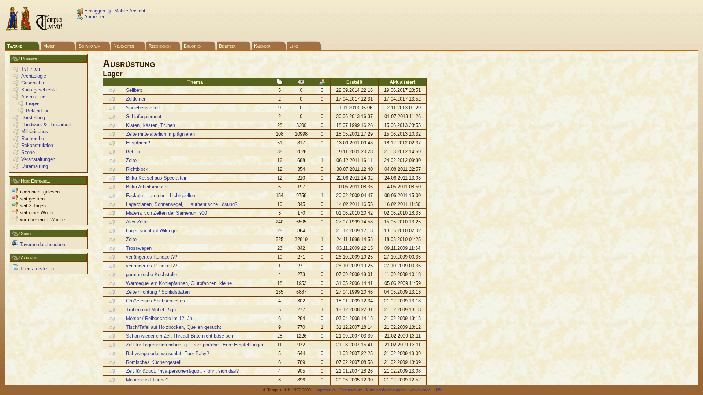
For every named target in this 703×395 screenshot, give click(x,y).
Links (293, 46)
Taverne (14, 46)
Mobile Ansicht (129, 11)
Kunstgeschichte (39, 90)
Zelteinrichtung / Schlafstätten (158, 292)
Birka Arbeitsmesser (147, 186)
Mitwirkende (420, 390)
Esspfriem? (138, 143)
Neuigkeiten (124, 46)
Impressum (326, 390)
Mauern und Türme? (147, 380)
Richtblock (137, 169)
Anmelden (94, 16)
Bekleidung (37, 110)
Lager (32, 103)
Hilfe (438, 390)
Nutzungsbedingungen (386, 390)
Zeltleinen (136, 99)
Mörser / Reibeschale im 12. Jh (159, 318)
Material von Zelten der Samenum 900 (166, 213)
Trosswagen (139, 248)
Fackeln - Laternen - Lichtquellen (160, 195)
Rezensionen (160, 46)
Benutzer (227, 46)
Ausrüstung (33, 96)
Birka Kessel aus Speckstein (156, 178)
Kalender (262, 46)
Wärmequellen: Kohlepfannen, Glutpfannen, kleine (179, 283)
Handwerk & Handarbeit (46, 124)
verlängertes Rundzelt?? (151, 257)
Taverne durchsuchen (41, 244)
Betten (133, 151)
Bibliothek (192, 46)
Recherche (32, 138)
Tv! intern (31, 69)
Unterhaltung (34, 166)
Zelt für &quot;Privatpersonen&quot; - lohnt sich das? (182, 371)
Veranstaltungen (38, 159)
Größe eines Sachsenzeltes (155, 301)
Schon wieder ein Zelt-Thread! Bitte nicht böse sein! (181, 336)
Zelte (131, 160)
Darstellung (33, 117)
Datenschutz (350, 390)
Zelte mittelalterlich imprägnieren (160, 134)
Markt (49, 46)
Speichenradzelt (143, 107)
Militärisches (34, 131)
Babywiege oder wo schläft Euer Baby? (167, 353)
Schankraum (89, 46)
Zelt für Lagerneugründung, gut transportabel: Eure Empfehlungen (195, 344)
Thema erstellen (36, 268)
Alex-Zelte (137, 222)
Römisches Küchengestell (153, 362)
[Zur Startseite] (34, 29)
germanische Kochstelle (151, 274)
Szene (28, 152)
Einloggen (94, 11)
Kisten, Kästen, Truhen (150, 125)
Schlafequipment (143, 116)
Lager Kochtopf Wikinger (152, 230)
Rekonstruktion (37, 145)
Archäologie (33, 76)
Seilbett (134, 90)
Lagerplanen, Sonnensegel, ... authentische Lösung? (181, 204)
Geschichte (33, 83)
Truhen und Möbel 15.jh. (151, 309)
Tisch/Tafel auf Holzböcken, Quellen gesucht (173, 327)
